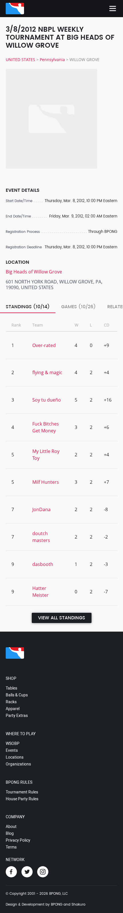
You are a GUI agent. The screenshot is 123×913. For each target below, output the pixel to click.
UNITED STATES (20, 59)
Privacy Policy (18, 840)
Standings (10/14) (28, 307)
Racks (11, 702)
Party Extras (17, 715)
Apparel (12, 708)
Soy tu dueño (46, 400)
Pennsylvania (52, 59)
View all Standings (61, 618)
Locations (14, 757)
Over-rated (44, 345)
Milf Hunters (45, 482)
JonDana (41, 509)
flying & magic (47, 372)
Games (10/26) (78, 307)
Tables (11, 688)
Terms (11, 847)
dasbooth (42, 564)
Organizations (18, 764)
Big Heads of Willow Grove (34, 272)
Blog (10, 833)
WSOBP (12, 743)
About (11, 826)
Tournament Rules (22, 792)
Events (12, 750)
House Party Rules (22, 799)
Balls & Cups (17, 695)
